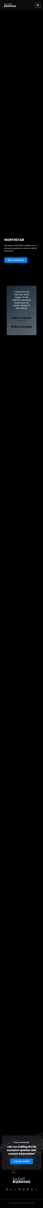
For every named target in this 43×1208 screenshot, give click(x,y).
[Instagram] (11, 1189)
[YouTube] (19, 1189)
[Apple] (32, 1189)
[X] (15, 1189)
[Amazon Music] (36, 1189)
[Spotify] (23, 1189)
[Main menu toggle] (37, 5)
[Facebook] (7, 1189)
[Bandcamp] (28, 1189)
